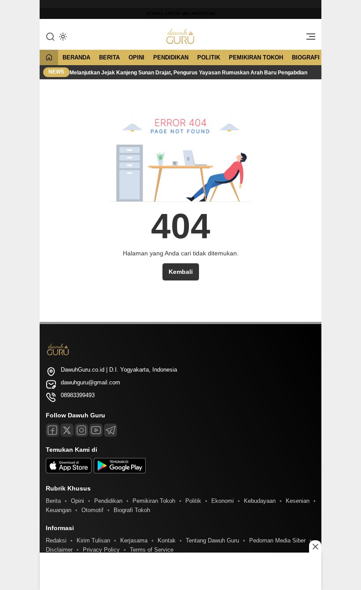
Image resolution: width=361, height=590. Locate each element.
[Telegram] (110, 430)
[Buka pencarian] (50, 36)
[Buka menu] (307, 39)
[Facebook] (52, 430)
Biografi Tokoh (317, 57)
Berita (109, 57)
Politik (208, 57)
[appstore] (69, 471)
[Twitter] (67, 430)
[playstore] (120, 471)
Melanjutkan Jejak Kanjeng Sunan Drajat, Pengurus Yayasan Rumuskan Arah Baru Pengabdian (189, 73)
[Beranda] (49, 58)
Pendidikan (170, 57)
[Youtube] (96, 430)
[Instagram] (81, 430)
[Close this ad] (315, 546)
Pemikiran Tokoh (256, 57)
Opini (136, 57)
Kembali (181, 271)
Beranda (76, 57)
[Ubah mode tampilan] (62, 37)
